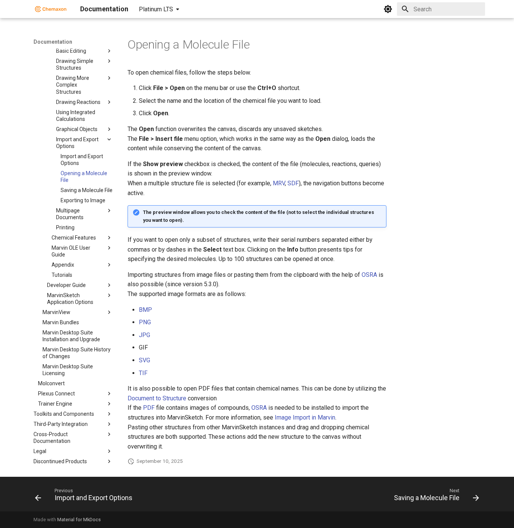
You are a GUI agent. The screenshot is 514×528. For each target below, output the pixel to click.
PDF (149, 407)
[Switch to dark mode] (387, 9)
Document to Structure (157, 398)
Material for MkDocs (79, 519)
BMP (145, 309)
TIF (143, 373)
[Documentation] (50, 9)
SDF (293, 183)
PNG (145, 322)
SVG (144, 360)
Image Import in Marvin (305, 417)
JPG (144, 335)
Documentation (52, 42)
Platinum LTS (156, 9)
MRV (279, 183)
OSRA (369, 274)
